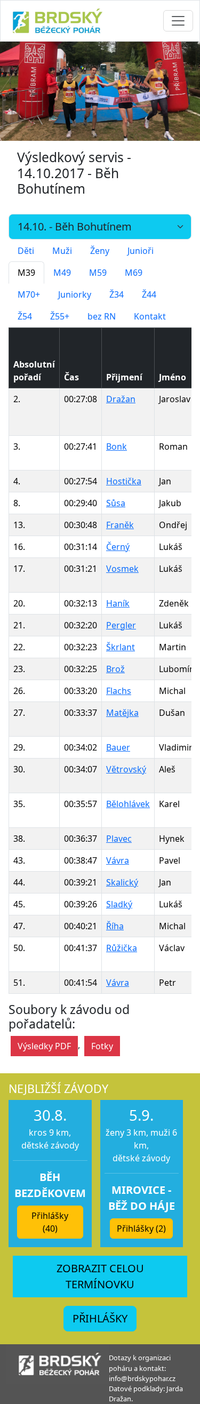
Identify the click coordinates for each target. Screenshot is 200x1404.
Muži (62, 251)
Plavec (119, 838)
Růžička (121, 948)
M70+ (29, 294)
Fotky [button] (102, 1046)
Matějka (122, 713)
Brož (115, 669)
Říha (115, 926)
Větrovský (126, 769)
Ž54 (25, 316)
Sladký (119, 904)
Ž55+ (59, 316)
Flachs (118, 691)
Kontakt (150, 316)
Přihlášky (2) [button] (141, 1228)
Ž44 (149, 294)
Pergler (121, 625)
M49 (62, 272)
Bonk (116, 446)
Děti (26, 251)
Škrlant (120, 647)
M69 (133, 272)
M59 (98, 272)
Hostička (123, 481)
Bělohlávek (128, 804)
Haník (118, 603)
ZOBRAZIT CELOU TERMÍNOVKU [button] (100, 1276)
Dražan (120, 399)
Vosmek (122, 569)
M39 (26, 272)
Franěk (120, 525)
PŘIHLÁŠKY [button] (100, 1318)
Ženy (99, 251)
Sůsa (115, 503)
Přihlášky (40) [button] (49, 1222)
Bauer (118, 747)
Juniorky (74, 294)
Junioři (140, 251)
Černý (118, 547)
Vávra (117, 860)
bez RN (101, 316)
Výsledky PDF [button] (44, 1046)
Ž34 (116, 294)
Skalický (122, 882)
